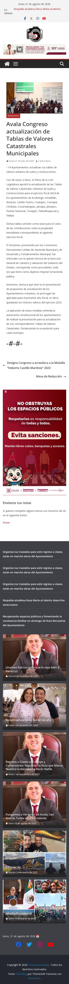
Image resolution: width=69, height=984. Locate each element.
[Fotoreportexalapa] (7, 64)
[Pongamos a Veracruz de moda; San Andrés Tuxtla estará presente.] (34, 803)
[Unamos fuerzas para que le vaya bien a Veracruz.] (34, 656)
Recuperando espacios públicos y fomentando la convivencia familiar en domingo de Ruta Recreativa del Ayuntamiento (34, 621)
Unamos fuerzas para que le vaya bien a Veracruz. (32, 669)
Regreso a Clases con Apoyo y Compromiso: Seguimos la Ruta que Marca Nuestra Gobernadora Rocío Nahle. (34, 765)
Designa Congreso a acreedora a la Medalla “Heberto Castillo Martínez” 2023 (36, 365)
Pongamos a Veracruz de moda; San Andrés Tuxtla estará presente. (30, 816)
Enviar (6, 522)
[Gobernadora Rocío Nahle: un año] (34, 705)
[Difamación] (34, 852)
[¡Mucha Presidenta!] (34, 901)
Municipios (13, 116)
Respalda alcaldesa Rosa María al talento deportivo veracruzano (37, 11)
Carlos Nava (44, 160)
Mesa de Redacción (49, 376)
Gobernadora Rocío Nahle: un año (28, 720)
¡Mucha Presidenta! (18, 913)
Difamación (13, 867)
